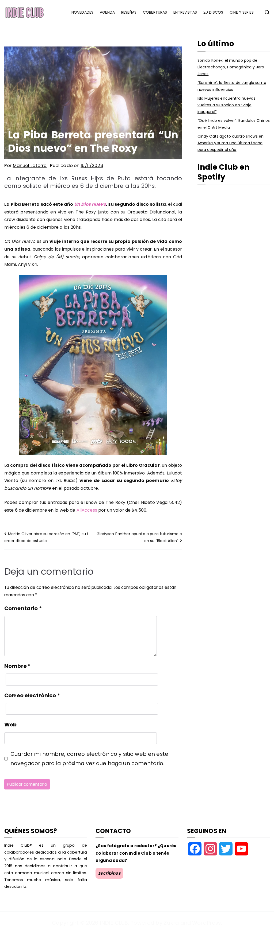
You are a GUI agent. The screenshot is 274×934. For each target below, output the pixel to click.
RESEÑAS (128, 12)
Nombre (17, 666)
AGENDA (107, 12)
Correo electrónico (32, 695)
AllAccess (87, 510)
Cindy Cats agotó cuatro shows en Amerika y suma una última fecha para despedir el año (230, 143)
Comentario (23, 608)
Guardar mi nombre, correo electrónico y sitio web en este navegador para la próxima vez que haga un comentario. (89, 758)
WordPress (206, 923)
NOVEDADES (82, 12)
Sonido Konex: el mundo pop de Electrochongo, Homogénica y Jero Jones (230, 67)
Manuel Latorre (30, 165)
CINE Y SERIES (242, 12)
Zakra (171, 923)
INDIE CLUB (114, 923)
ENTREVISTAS (185, 12)
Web (10, 724)
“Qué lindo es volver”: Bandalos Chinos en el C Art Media (233, 124)
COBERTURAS (155, 12)
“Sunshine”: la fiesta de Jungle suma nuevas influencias (231, 86)
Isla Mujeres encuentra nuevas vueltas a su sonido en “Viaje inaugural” (226, 105)
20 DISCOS (213, 12)
